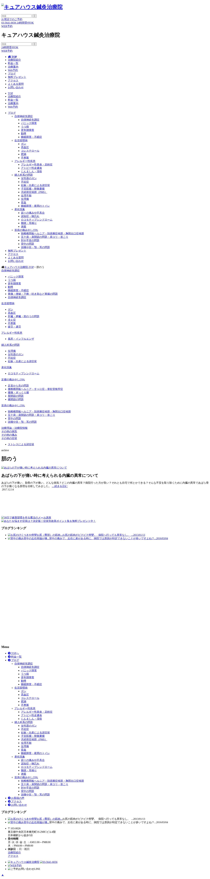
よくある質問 (16, 84)
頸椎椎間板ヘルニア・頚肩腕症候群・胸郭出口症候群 (52, 233)
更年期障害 (27, 130)
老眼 (23, 226)
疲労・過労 (14, 326)
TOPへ (14, 653)
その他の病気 (9, 431)
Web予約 (13, 70)
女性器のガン (29, 178)
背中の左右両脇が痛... (36, 538)
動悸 (23, 133)
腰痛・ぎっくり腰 (18, 392)
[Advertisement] (26, 592)
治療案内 (13, 66)
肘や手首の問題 (30, 240)
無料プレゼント (17, 77)
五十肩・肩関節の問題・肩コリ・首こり (44, 237)
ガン (23, 143)
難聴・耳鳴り (29, 223)
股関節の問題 (16, 396)
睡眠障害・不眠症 (31, 137)
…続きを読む (60, 486)
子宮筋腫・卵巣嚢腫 (33, 188)
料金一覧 (13, 63)
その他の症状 (9, 438)
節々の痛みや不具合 (33, 212)
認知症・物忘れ (30, 216)
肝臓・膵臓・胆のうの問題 (23, 316)
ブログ (12, 73)
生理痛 (25, 199)
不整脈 (25, 157)
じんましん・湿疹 (31, 171)
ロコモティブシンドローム (36, 219)
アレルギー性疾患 (24, 161)
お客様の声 (17, 798)
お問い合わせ (16, 87)
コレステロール (30, 150)
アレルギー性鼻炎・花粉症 (36, 164)
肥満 (23, 154)
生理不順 (26, 195)
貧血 (23, 202)
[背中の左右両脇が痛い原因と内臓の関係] (16, 822)
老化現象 (19, 209)
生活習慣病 (21, 140)
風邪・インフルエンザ (21, 338)
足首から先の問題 (18, 385)
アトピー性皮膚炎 (31, 168)
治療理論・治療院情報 (14, 428)
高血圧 (25, 147)
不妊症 (25, 181)
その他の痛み (9, 434)
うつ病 (25, 126)
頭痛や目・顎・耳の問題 (35, 247)
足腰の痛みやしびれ (13, 379)
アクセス (13, 80)
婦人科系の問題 (23, 174)
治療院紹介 (14, 59)
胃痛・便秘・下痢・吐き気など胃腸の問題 (33, 293)
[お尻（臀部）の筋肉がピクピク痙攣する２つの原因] (22, 818)
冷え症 (12, 319)
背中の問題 (27, 243)
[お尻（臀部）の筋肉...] (22, 535)
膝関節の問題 (16, 399)
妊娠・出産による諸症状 (35, 185)
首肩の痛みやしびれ (26, 230)
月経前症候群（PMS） (34, 192)
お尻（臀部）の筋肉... (49, 535)
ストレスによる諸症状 (21, 444)
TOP (14, 56)
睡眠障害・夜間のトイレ (35, 205)
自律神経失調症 (23, 116)
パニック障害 (29, 123)
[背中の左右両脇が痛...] (16, 538)
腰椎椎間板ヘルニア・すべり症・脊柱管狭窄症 (35, 389)
